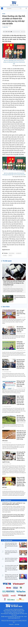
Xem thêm (6, 306)
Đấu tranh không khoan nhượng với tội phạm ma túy (19, 297)
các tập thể (18, 253)
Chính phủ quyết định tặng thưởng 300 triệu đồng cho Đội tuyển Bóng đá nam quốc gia (11, 545)
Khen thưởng (11, 253)
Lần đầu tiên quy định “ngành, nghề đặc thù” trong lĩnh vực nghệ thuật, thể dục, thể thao (13, 503)
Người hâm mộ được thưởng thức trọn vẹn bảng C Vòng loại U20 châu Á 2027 (11, 560)
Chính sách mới (7, 500)
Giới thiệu (17, 624)
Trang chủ (11, 624)
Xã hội (3, 13)
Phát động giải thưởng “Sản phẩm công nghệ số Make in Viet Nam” (11, 552)
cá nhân (5, 255)
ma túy (10, 255)
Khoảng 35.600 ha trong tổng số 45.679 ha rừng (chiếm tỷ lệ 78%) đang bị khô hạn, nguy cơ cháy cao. (13, 426)
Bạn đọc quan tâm (8, 540)
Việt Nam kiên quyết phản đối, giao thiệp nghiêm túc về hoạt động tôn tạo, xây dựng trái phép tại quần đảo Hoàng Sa (11, 577)
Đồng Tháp (5, 27)
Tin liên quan (7, 261)
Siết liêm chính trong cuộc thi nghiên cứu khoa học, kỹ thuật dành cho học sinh (13, 528)
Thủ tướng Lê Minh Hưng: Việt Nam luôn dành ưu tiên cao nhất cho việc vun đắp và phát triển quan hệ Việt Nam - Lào (11, 568)
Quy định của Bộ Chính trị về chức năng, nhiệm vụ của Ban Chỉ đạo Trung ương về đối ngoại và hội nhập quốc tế (13, 516)
